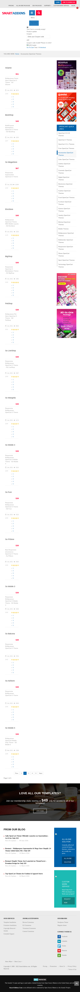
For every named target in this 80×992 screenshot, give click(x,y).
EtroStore (9, 209)
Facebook (64, 936)
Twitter (63, 946)
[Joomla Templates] (13, 13)
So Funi (8, 492)
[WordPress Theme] (66, 289)
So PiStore (9, 539)
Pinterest (64, 950)
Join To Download (68, 2)
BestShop (9, 115)
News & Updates (10, 840)
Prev (16, 773)
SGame (8, 68)
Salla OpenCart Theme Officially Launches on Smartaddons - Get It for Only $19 (27, 837)
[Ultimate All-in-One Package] (66, 323)
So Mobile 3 (10, 586)
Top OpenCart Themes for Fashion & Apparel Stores (24, 874)
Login (58, 2)
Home (17, 54)
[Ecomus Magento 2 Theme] (66, 75)
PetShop (8, 303)
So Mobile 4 (10, 445)
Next (40, 773)
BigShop (8, 256)
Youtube (64, 955)
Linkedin (64, 941)
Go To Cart (30, 47)
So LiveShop (10, 351)
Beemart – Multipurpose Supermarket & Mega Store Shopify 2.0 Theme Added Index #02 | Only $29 (28, 850)
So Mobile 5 (10, 728)
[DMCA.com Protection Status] (40, 979)
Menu (33, 17)
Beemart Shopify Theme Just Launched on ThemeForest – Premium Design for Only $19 (26, 862)
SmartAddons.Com (15, 987)
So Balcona (10, 634)
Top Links (34, 23)
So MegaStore (11, 162)
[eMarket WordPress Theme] (66, 107)
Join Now (40, 811)
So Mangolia (10, 398)
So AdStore (10, 681)
